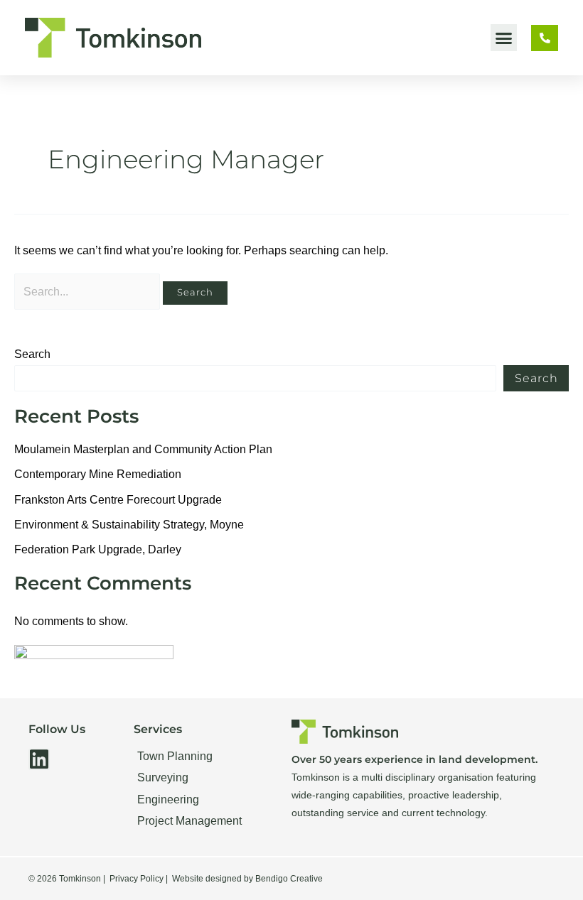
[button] (504, 37)
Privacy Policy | (138, 879)
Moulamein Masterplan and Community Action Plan (143, 449)
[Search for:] (88, 292)
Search (32, 354)
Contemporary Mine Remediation (97, 474)
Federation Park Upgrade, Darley (97, 549)
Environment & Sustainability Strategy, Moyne (129, 525)
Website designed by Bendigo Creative (247, 879)
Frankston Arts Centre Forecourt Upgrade (118, 500)
